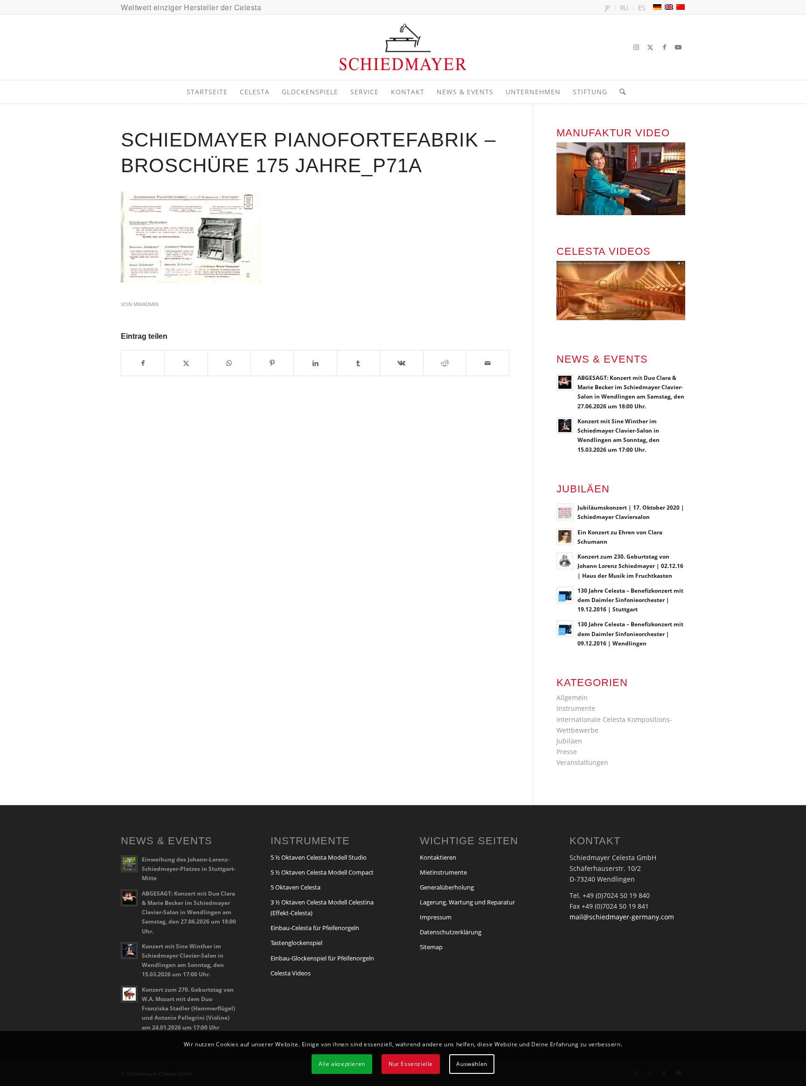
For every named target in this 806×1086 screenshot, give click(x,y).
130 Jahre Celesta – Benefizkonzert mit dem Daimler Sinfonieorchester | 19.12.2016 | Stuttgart (630, 600)
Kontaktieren (438, 857)
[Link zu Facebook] (664, 47)
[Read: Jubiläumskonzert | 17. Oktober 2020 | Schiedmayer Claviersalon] (564, 512)
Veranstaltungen (582, 762)
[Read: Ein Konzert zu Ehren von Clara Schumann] (564, 536)
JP (607, 7)
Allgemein (572, 697)
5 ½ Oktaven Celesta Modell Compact (322, 872)
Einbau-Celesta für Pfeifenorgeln (315, 928)
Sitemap (431, 947)
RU (624, 7)
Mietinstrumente (443, 872)
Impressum (436, 917)
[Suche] (619, 92)
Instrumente (575, 708)
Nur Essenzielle (411, 1064)
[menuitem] (607, 8)
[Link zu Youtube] (678, 47)
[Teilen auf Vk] (401, 363)
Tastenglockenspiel (296, 943)
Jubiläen (569, 740)
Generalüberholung (447, 887)
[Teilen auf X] (186, 363)
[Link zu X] (650, 47)
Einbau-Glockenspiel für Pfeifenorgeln (322, 958)
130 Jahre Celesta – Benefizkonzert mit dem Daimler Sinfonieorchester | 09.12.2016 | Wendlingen (630, 633)
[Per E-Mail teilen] (487, 363)
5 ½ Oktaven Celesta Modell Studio (319, 857)
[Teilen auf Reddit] (445, 363)
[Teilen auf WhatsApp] (229, 363)
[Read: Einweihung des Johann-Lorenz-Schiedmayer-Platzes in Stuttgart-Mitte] (129, 863)
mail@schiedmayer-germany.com (622, 916)
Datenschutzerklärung (450, 932)
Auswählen (471, 1064)
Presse (566, 751)
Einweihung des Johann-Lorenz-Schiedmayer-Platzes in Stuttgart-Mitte (189, 868)
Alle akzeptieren (342, 1064)
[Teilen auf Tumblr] (358, 363)
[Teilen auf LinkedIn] (315, 363)
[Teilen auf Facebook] (142, 363)
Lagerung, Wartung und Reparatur (467, 902)
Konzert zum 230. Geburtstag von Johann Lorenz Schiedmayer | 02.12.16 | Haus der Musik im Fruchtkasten (630, 566)
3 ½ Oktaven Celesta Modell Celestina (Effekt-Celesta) (322, 907)
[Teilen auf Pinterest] (272, 363)
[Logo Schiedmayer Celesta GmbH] (403, 47)
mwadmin (146, 304)
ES (642, 7)
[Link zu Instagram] (636, 47)
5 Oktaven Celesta (295, 887)
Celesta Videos (291, 973)
